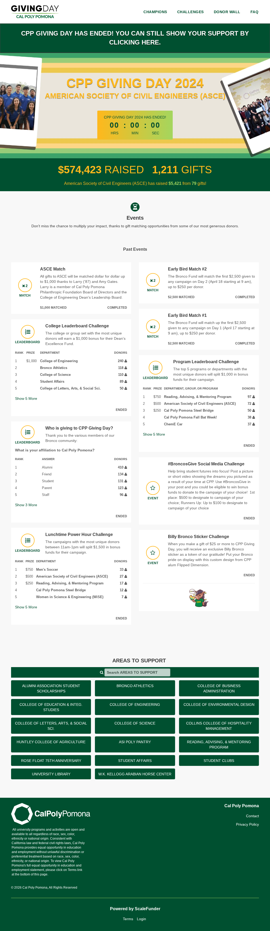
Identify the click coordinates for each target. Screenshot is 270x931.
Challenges (190, 12)
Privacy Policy (247, 824)
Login (141, 919)
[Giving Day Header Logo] (35, 11)
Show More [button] (26, 398)
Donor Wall (227, 12)
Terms (128, 919)
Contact (252, 816)
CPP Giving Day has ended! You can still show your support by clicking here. (135, 38)
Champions (155, 12)
